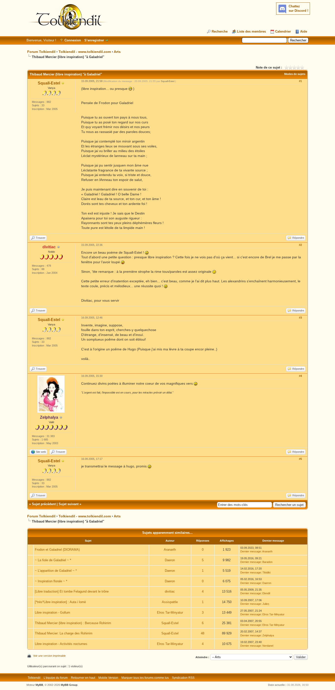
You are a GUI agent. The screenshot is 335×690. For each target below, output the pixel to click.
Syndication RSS (183, 677)
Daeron (170, 560)
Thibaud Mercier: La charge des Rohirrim (63, 633)
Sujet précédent (44, 504)
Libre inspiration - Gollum (52, 612)
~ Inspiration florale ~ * (51, 581)
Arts (117, 52)
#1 (300, 81)
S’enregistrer (94, 40)
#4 (300, 375)
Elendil (266, 593)
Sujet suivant (68, 504)
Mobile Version (108, 677)
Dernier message (250, 551)
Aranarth (170, 549)
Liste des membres (251, 31)
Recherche (220, 31)
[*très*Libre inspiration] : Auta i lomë (60, 602)
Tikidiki (266, 572)
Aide (303, 31)
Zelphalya (268, 635)
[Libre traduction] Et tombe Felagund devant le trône (72, 591)
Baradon (267, 561)
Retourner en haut (83, 677)
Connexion (72, 40)
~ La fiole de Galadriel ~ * (53, 560)
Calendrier (283, 31)
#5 (300, 458)
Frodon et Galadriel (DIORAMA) (57, 549)
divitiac (170, 591)
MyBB (39, 684)
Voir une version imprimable (49, 655)
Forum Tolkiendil (41, 52)
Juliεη (265, 603)
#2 (300, 244)
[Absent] (63, 83)
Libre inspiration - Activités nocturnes (61, 644)
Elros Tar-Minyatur (170, 612)
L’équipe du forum (56, 677)
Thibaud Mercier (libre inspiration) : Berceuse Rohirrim (73, 623)
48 (202, 633)
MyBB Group (69, 684)
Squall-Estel (49, 83)
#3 (300, 317)
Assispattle (170, 602)
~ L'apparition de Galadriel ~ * (56, 570)
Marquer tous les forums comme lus (145, 677)
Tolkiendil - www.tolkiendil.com (85, 52)
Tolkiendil (34, 677)
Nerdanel (267, 645)
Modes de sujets (294, 73)
